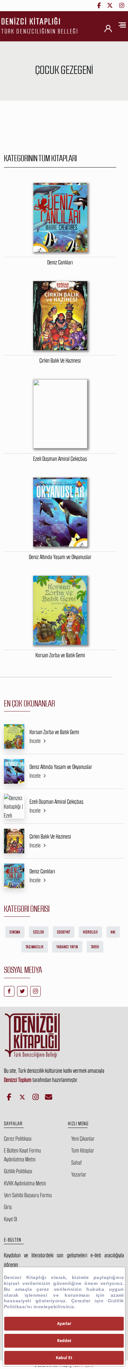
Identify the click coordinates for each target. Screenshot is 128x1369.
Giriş (8, 1207)
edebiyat (63, 932)
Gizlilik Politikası (18, 1171)
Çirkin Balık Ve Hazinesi (50, 836)
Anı (113, 932)
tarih (95, 947)
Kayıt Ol (10, 1219)
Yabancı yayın (67, 947)
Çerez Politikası (18, 1138)
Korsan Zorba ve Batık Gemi (54, 732)
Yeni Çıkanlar (83, 1138)
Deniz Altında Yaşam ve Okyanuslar (61, 767)
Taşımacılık (35, 947)
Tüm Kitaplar (82, 1150)
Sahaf (76, 1162)
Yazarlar (78, 1174)
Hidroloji (90, 932)
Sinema (15, 932)
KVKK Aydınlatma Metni (25, 1183)
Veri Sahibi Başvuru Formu (28, 1195)
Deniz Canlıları (42, 871)
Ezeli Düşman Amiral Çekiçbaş (56, 801)
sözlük (38, 932)
